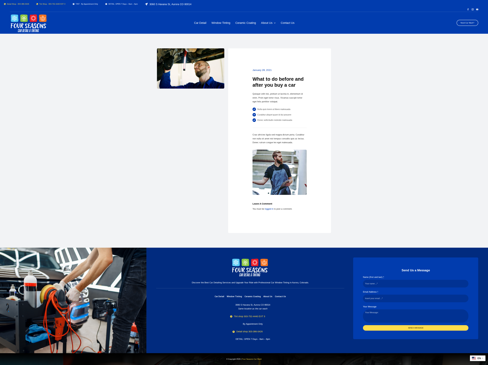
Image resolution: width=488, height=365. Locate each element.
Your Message (369, 306)
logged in (269, 209)
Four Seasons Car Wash (252, 359)
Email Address (370, 292)
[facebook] (468, 9)
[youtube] (477, 9)
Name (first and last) (373, 277)
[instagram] (473, 9)
